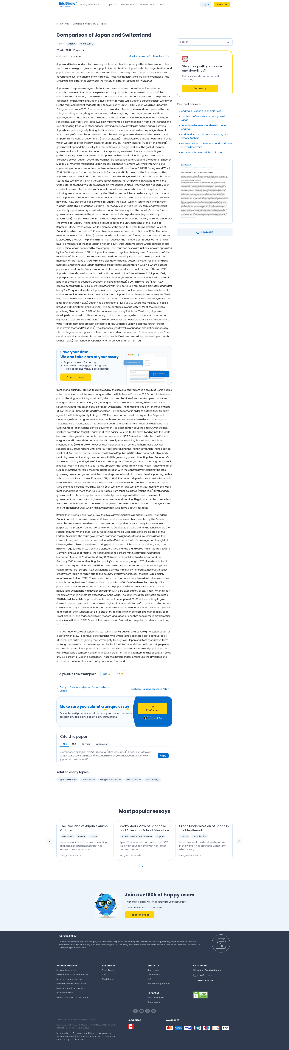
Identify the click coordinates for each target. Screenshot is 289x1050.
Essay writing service (66, 970)
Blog (104, 974)
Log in (206, 4)
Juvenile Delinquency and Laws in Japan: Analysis (204, 127)
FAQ (149, 979)
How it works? (154, 970)
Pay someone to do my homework (73, 974)
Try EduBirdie (152, 708)
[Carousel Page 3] (146, 866)
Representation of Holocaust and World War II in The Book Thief (207, 145)
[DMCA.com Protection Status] (200, 994)
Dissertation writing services (70, 988)
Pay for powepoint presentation (72, 997)
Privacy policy (63, 1033)
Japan (102, 24)
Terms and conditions (83, 1033)
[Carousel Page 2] (144, 866)
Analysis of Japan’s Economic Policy (150, 688)
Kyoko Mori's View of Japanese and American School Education (144, 828)
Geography (90, 24)
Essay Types (108, 970)
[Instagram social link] (153, 1011)
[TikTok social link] (147, 1011)
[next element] (239, 841)
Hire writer (222, 4)
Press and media (156, 997)
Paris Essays (88, 779)
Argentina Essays (67, 779)
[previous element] (49, 841)
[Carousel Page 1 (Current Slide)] (142, 866)
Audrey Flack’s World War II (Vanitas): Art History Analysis (204, 136)
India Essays (152, 779)
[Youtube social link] (141, 1011)
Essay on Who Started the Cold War (202, 152)
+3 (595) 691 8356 (205, 980)
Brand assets (154, 1002)
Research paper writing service (71, 983)
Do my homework (64, 992)
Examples (77, 24)
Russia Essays (133, 779)
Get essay (200, 88)
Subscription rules (65, 1036)
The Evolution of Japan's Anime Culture (84, 828)
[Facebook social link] (135, 1011)
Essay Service (62, 24)
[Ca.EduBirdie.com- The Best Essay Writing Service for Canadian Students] (131, 1026)
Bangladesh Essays (110, 779)
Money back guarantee (159, 983)
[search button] (228, 41)
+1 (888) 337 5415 (205, 975)
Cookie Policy (79, 1039)
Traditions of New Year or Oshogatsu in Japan (203, 118)
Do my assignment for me (69, 979)
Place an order (76, 377)
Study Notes (108, 979)
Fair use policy (104, 1033)
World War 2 (86, 43)
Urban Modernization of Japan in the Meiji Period (204, 828)
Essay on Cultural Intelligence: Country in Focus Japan (85, 689)
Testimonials (154, 974)
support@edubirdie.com (209, 970)
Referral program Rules (88, 1036)
